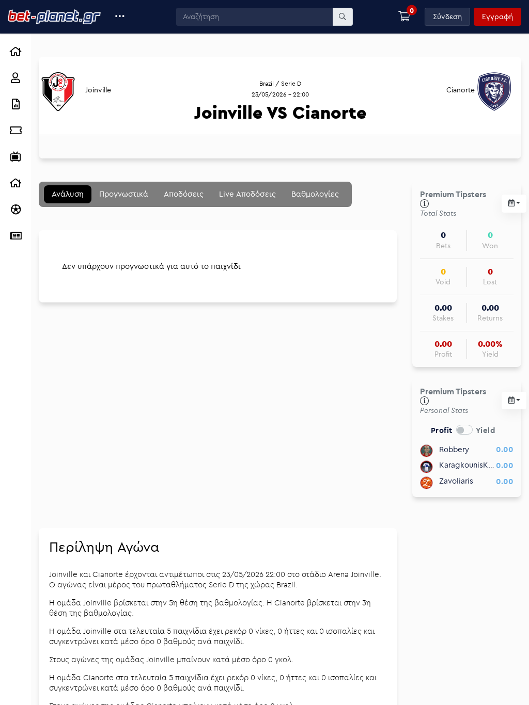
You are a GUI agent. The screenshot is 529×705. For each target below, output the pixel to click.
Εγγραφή (497, 16)
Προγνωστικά (123, 194)
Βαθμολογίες (315, 194)
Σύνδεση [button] (447, 16)
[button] (120, 16)
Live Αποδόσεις (247, 194)
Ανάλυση (68, 194)
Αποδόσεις (184, 194)
